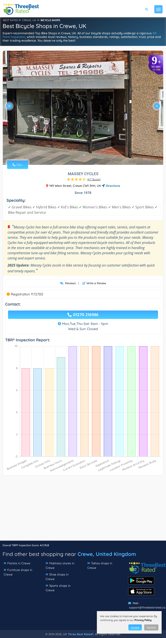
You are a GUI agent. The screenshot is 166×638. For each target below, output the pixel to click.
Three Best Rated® (80, 634)
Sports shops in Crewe (58, 588)
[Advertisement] (83, 510)
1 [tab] (80, 154)
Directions (112, 186)
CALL (19, 164)
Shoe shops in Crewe (57, 576)
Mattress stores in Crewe (60, 565)
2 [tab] (84, 154)
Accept (135, 627)
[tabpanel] (83, 108)
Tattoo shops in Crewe (99, 565)
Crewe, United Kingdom (107, 554)
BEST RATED (10, 20)
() (94, 179)
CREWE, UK (29, 20)
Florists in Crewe (18, 563)
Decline (151, 627)
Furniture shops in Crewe (18, 572)
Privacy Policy (143, 620)
